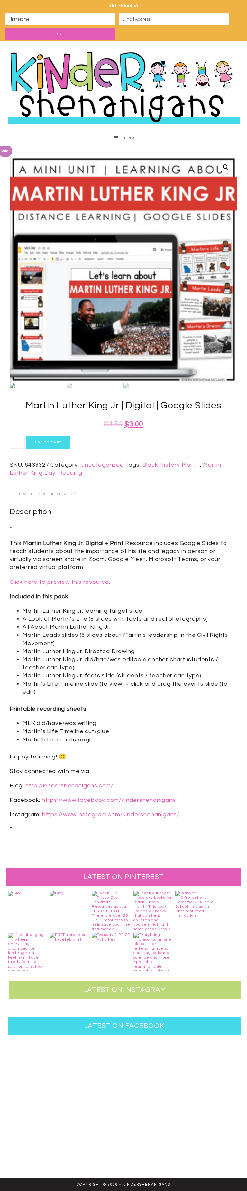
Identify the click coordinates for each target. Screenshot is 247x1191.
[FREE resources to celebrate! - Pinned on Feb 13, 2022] (69, 952)
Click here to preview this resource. (60, 582)
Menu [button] (128, 138)
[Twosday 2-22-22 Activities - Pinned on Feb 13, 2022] (111, 952)
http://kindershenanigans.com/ (69, 786)
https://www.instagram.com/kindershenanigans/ (110, 814)
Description (31, 493)
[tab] (31, 493)
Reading (71, 473)
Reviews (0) (64, 493)
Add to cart (48, 442)
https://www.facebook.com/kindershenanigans (109, 800)
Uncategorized (102, 465)
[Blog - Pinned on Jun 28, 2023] (27, 910)
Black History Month (171, 465)
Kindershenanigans (123, 86)
